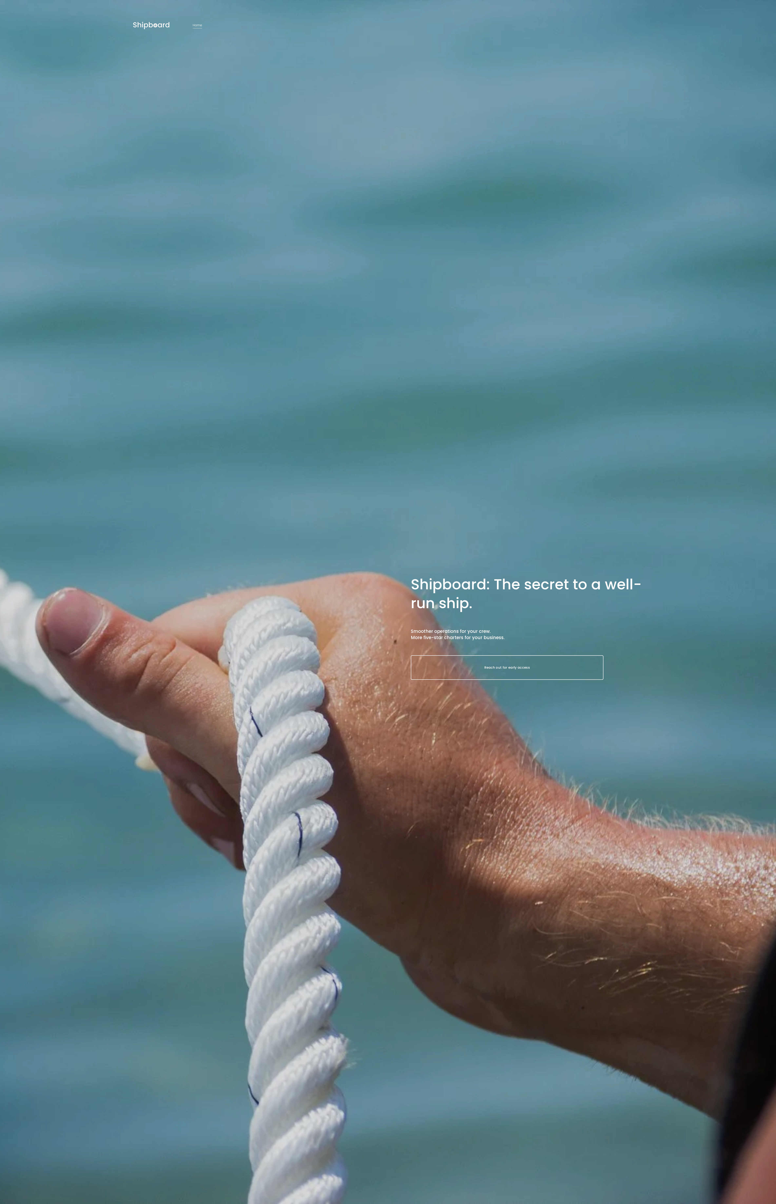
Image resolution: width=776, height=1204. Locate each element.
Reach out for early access (507, 667)
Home (197, 25)
